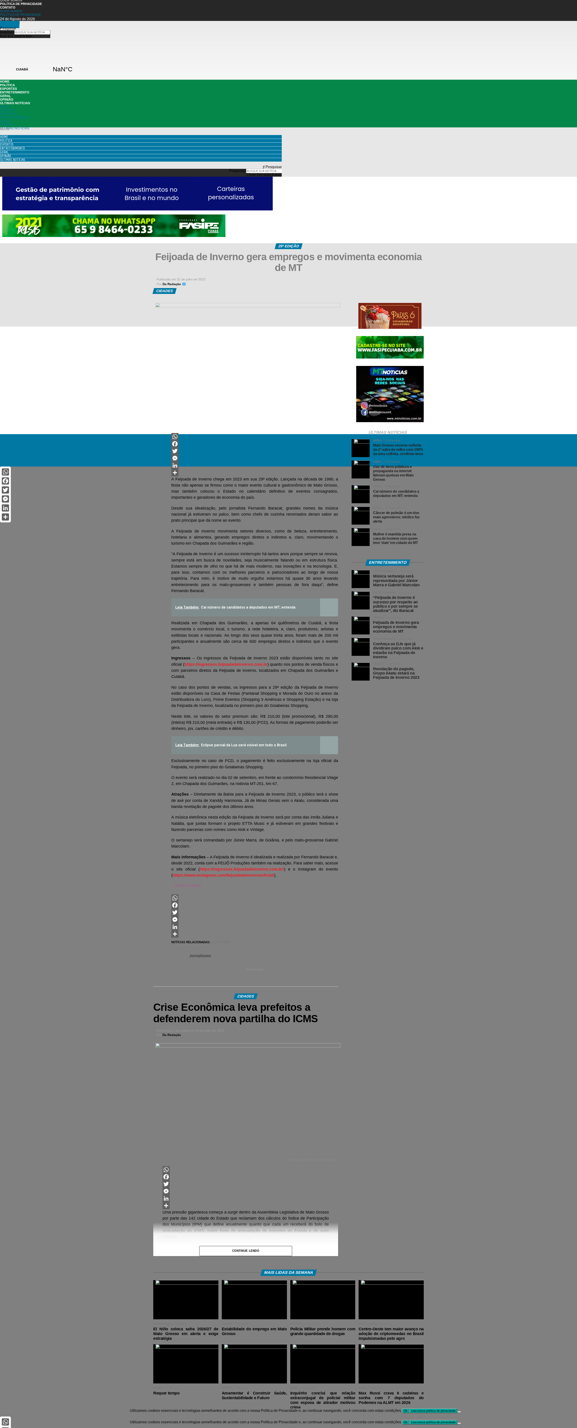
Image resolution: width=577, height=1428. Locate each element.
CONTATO (7, 7)
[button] (141, 129)
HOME (4, 81)
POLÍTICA (7, 85)
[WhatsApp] (254, 436)
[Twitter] (254, 451)
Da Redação (172, 1035)
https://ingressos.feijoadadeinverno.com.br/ (242, 869)
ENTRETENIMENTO (14, 92)
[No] (459, 1411)
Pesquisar (237, 171)
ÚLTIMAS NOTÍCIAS (15, 103)
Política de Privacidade (21, 4)
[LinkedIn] (254, 465)
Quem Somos (11, 11)
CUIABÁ (42, 69)
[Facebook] (254, 443)
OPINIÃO (6, 99)
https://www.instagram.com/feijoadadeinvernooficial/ (223, 875)
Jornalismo (200, 956)
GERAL (5, 96)
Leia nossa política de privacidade (433, 1410)
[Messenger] (254, 458)
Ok (406, 1410)
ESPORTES (8, 88)
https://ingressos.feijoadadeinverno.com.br (226, 664)
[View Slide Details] (114, 236)
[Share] (254, 472)
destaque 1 (223, 942)
